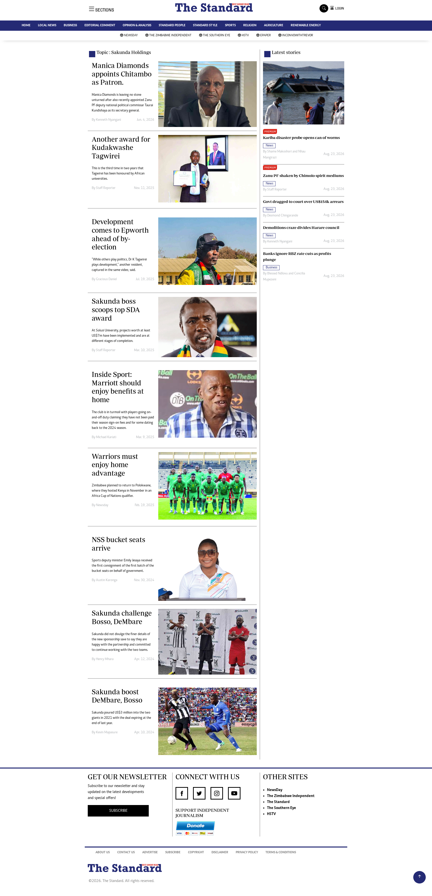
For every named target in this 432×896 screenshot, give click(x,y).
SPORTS (230, 25)
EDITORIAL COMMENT (99, 25)
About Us (103, 852)
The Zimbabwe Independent (170, 35)
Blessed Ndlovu (277, 273)
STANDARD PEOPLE (172, 25)
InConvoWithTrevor (297, 35)
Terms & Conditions (281, 852)
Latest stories (286, 52)
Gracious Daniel (106, 279)
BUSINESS (70, 25)
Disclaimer (220, 852)
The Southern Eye (216, 35)
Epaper (265, 35)
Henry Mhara (105, 659)
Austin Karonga (106, 580)
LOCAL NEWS (47, 25)
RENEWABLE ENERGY (306, 25)
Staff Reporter (106, 188)
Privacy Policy (247, 852)
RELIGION (249, 25)
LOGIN (339, 8)
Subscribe (172, 852)
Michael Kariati (106, 437)
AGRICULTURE (273, 25)
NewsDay (131, 35)
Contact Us (126, 852)
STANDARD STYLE (205, 25)
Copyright (196, 852)
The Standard (278, 802)
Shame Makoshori (279, 151)
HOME (26, 25)
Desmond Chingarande (282, 215)
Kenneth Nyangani (108, 120)
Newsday (102, 505)
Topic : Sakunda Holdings (123, 52)
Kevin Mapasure (107, 732)
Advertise (150, 852)
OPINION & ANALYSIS (137, 25)
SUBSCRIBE (118, 811)
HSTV (245, 35)
